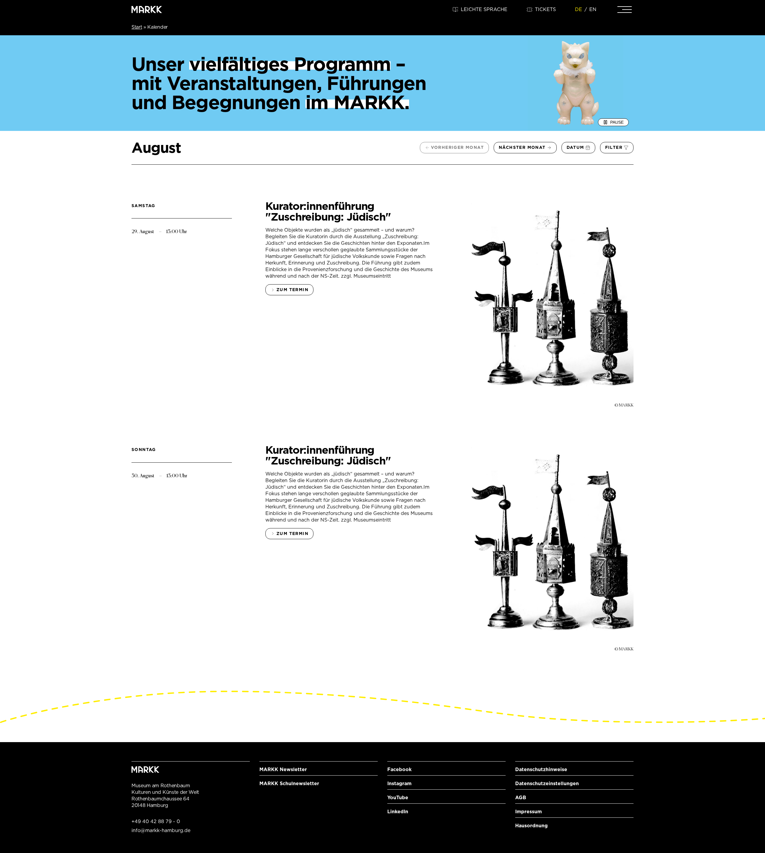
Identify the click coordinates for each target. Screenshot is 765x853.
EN (592, 9)
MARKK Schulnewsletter (289, 783)
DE (578, 9)
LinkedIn (397, 811)
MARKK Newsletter (283, 769)
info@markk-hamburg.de (160, 830)
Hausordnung (531, 825)
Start (136, 27)
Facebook (399, 769)
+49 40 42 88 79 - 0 (155, 821)
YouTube (397, 797)
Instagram (399, 783)
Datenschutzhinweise (541, 769)
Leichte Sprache (484, 9)
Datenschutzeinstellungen (547, 783)
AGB (520, 797)
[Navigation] (625, 9)
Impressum (528, 811)
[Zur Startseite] (146, 9)
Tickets (545, 9)
